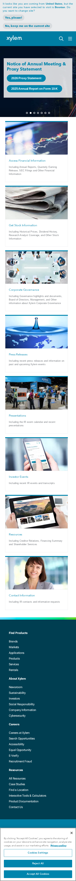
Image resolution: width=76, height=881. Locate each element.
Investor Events (18, 476)
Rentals (13, 670)
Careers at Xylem (19, 733)
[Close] (72, 833)
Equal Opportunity (20, 750)
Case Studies (17, 784)
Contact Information (22, 595)
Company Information (22, 710)
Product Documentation (23, 801)
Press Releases (18, 354)
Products (14, 658)
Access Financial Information (27, 160)
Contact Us (16, 807)
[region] (38, 854)
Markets (14, 647)
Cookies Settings (38, 853)
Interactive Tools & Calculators (27, 795)
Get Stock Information (23, 225)
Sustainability (17, 693)
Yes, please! (13, 17)
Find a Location (18, 790)
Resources (15, 534)
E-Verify (13, 755)
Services (14, 664)
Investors (14, 698)
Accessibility (16, 744)
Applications (16, 653)
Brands (13, 641)
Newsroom (15, 687)
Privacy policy (58, 845)
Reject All (38, 863)
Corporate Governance (24, 289)
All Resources (17, 778)
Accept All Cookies (38, 874)
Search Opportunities (22, 738)
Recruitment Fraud (20, 761)
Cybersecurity (17, 715)
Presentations (17, 415)
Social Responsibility (21, 704)
